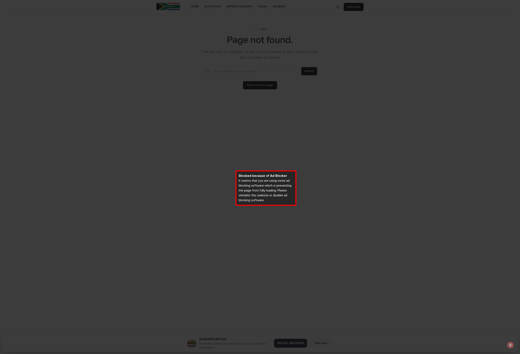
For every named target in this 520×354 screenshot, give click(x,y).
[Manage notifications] (510, 345)
